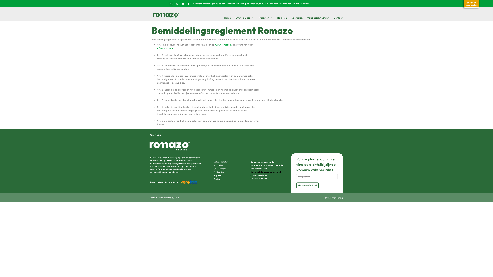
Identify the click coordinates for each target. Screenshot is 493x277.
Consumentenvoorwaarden (262, 162)
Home (227, 17)
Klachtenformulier (258, 178)
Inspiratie (218, 175)
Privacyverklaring (334, 197)
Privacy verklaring (259, 175)
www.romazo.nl (223, 44)
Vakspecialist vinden (318, 17)
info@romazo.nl (165, 48)
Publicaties (219, 172)
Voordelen (297, 17)
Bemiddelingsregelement (265, 172)
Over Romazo (242, 17)
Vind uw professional (307, 185)
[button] (171, 4)
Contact (338, 17)
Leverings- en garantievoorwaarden (267, 165)
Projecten (264, 17)
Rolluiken (282, 17)
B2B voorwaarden (258, 168)
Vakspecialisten (221, 162)
